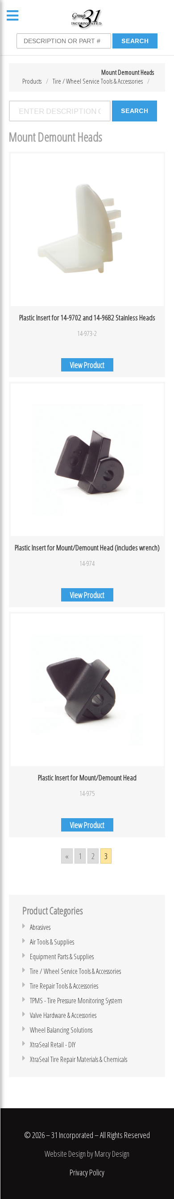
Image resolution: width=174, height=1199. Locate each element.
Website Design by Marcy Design (87, 1153)
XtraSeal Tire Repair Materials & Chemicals (78, 1059)
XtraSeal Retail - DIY (52, 1045)
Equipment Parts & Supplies (62, 956)
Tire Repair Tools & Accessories (64, 986)
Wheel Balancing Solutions (61, 1030)
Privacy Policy (87, 1172)
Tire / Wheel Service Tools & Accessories (98, 81)
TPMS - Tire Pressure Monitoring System (76, 1000)
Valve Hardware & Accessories (63, 1015)
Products (31, 81)
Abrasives (40, 927)
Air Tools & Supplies (52, 942)
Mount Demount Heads (127, 72)
